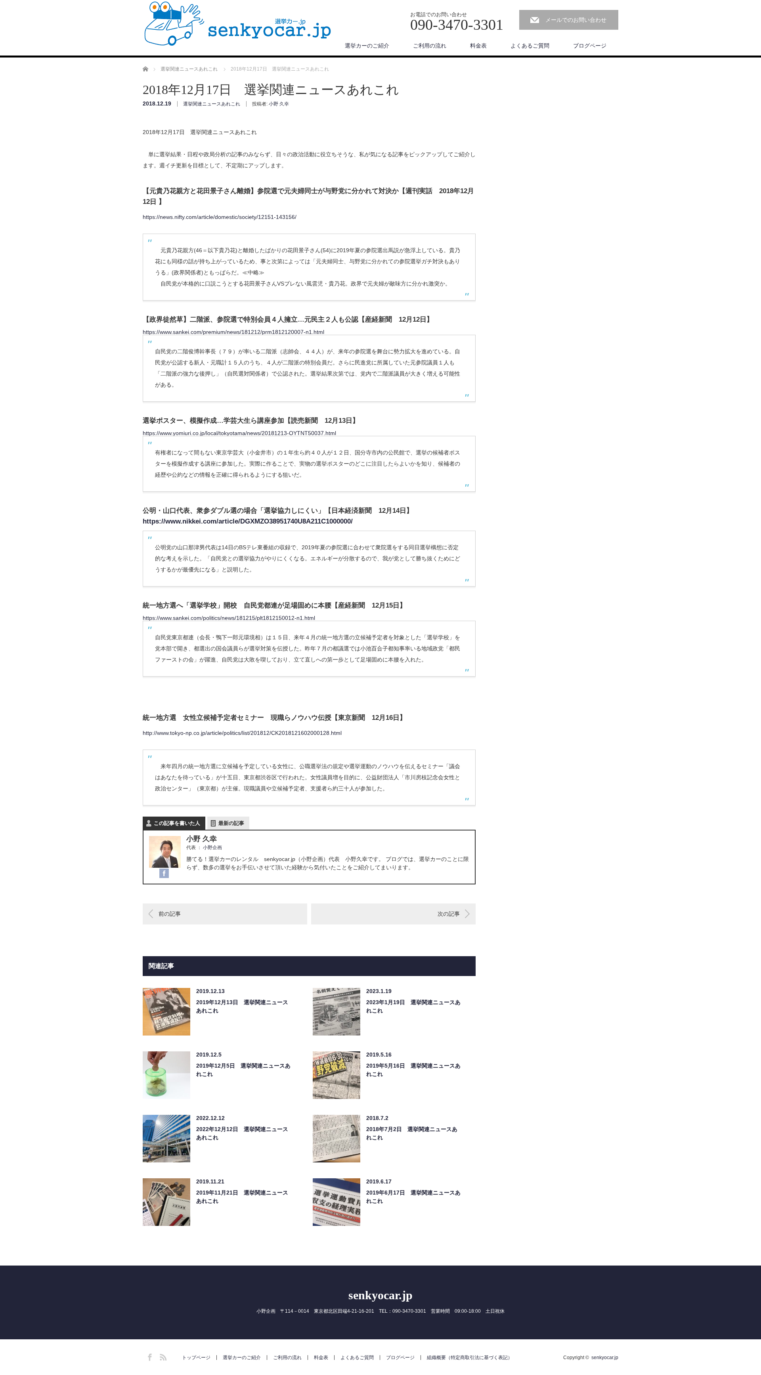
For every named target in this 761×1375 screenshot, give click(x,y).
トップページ (196, 1357)
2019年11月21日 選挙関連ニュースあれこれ (242, 1196)
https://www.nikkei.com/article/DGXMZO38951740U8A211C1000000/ (248, 521)
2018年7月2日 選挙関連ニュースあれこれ (411, 1133)
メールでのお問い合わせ (575, 20)
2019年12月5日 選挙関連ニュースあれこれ (243, 1069)
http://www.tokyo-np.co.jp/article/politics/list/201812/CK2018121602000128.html (242, 733)
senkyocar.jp (380, 1295)
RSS (162, 1356)
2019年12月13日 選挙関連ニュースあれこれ (242, 1006)
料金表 (478, 45)
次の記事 (449, 914)
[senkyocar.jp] (238, 24)
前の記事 (170, 914)
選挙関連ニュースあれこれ (211, 104)
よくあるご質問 (530, 45)
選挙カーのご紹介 (367, 45)
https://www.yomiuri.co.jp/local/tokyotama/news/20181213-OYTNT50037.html (239, 433)
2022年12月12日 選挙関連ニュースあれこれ (242, 1133)
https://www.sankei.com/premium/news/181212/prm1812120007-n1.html (233, 332)
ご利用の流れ (429, 45)
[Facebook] (164, 874)
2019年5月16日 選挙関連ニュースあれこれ (413, 1069)
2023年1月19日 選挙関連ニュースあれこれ (413, 1006)
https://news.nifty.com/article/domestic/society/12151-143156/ (219, 217)
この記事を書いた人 (177, 823)
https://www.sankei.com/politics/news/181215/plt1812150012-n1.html (229, 618)
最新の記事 (231, 823)
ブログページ (589, 45)
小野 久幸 (279, 104)
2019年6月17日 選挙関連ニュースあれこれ (413, 1196)
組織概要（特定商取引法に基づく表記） (469, 1357)
